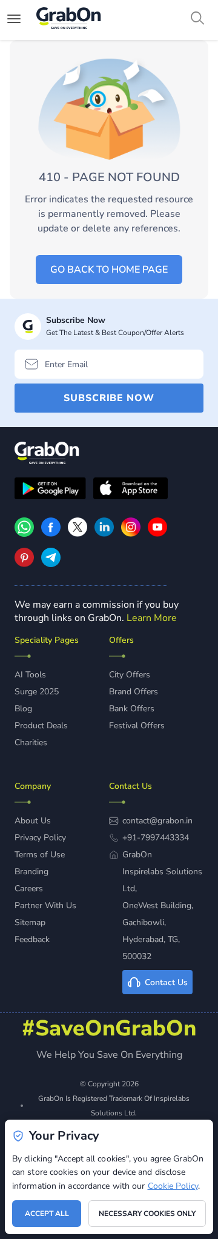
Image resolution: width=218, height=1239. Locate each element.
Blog (23, 708)
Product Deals (41, 725)
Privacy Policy (40, 837)
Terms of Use (40, 854)
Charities (31, 742)
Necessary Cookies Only (147, 1213)
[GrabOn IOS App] (130, 490)
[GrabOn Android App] (50, 490)
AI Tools (30, 674)
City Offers (129, 674)
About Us (33, 820)
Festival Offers (137, 725)
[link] (51, 533)
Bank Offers (131, 708)
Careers (29, 888)
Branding (31, 871)
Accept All (47, 1213)
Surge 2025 (37, 691)
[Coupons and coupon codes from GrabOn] (69, 20)
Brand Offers (133, 691)
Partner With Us (45, 905)
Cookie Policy (173, 1186)
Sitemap (30, 922)
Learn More (152, 618)
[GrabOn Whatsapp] (24, 533)
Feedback (32, 939)
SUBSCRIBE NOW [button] (109, 398)
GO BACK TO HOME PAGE (109, 269)
